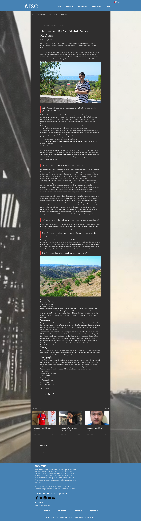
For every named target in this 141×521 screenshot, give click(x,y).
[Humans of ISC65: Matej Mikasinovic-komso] (70, 419)
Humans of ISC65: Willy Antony (95, 430)
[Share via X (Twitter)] (45, 395)
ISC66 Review (64, 14)
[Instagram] (45, 501)
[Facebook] (37, 501)
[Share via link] (53, 395)
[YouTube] (49, 501)
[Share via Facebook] (41, 395)
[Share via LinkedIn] (49, 395)
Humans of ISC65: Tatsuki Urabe (43, 430)
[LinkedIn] (53, 501)
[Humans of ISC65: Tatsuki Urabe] (44, 419)
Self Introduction (41, 14)
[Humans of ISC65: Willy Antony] (97, 419)
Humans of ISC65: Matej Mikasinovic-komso (69, 430)
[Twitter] (41, 501)
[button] (69, 7)
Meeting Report (53, 14)
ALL (33, 14)
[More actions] (100, 26)
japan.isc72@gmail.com (42, 508)
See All (107, 409)
